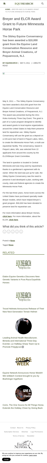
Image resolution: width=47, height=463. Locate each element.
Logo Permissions (37, 432)
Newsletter (30, 436)
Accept (6, 459)
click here (7, 216)
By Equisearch (10, 63)
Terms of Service (18, 436)
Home (7, 9)
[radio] (4, 231)
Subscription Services (11, 432)
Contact (13, 428)
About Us (20, 428)
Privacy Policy (30, 428)
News (12, 241)
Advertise (25, 432)
